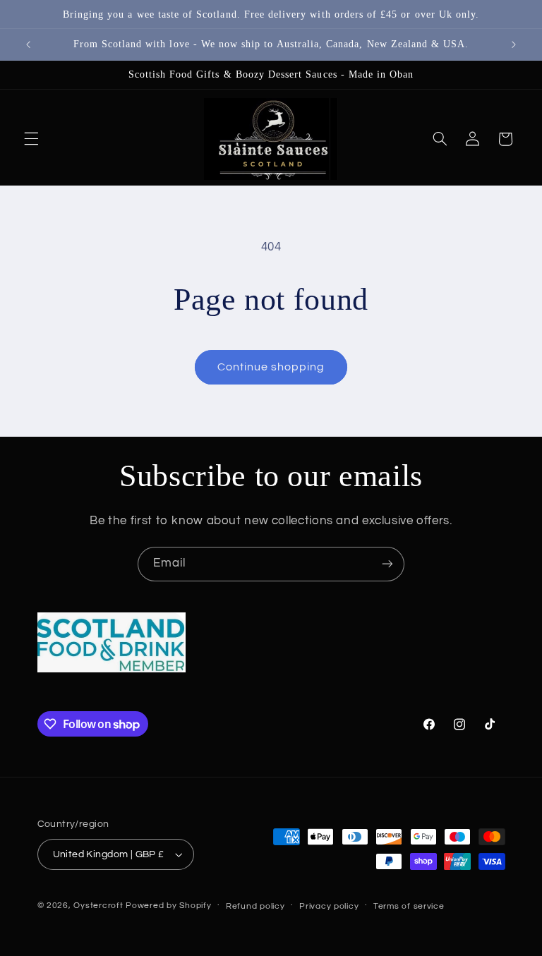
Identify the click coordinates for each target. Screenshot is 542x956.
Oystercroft (98, 905)
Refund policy (255, 906)
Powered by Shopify (168, 905)
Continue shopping (271, 367)
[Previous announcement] (28, 44)
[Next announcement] (513, 44)
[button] (31, 139)
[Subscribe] (387, 564)
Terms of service (409, 906)
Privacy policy (329, 906)
